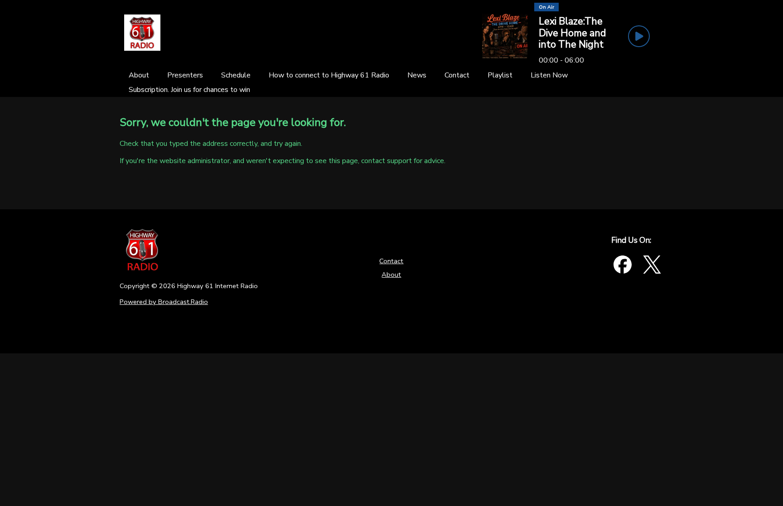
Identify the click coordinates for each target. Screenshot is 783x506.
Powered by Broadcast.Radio (164, 301)
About (391, 274)
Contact (391, 260)
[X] (652, 264)
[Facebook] (622, 264)
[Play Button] (639, 36)
